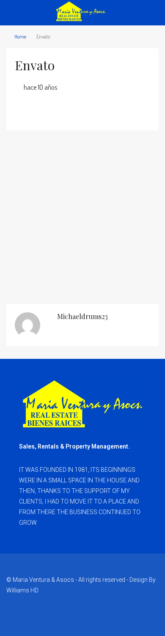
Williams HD (22, 590)
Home (20, 36)
